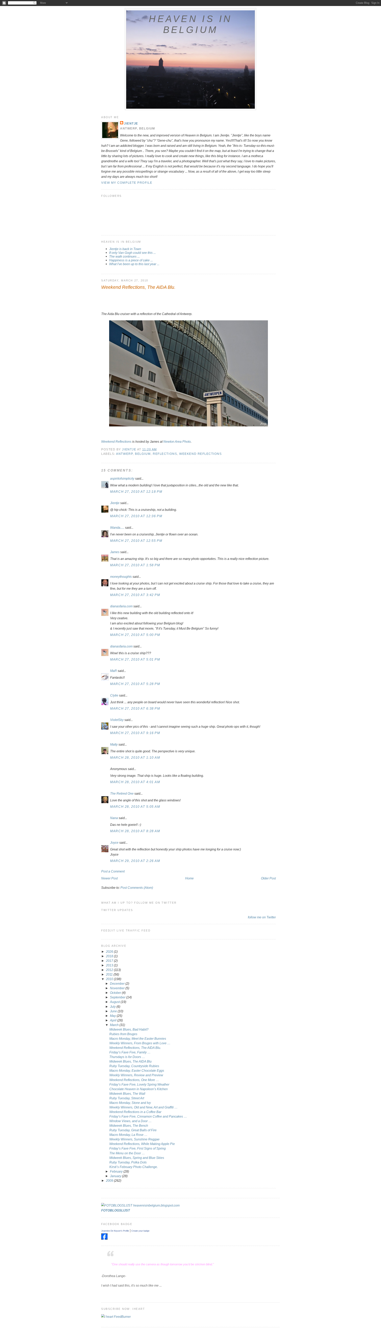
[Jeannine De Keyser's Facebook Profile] (104, 1238)
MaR (113, 670)
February (116, 1171)
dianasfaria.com (121, 606)
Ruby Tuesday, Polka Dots (128, 1162)
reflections (165, 453)
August (115, 1002)
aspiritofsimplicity (122, 478)
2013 (110, 965)
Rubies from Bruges (123, 1034)
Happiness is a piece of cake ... (131, 260)
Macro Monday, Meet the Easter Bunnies (137, 1038)
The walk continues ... (124, 256)
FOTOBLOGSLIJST (115, 1210)
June (114, 1011)
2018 (110, 956)
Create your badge (140, 1231)
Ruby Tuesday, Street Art (126, 1098)
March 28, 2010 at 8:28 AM (135, 831)
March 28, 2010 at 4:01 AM (135, 782)
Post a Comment (113, 871)
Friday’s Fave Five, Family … (130, 1052)
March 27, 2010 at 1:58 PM (135, 565)
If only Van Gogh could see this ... (132, 252)
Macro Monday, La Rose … (128, 1134)
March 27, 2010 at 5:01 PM (135, 659)
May (113, 1015)
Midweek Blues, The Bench (128, 1125)
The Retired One (122, 793)
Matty (114, 744)
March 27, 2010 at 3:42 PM (135, 595)
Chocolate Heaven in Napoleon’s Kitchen (138, 1089)
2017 (110, 960)
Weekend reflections (200, 453)
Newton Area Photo (177, 441)
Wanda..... (117, 527)
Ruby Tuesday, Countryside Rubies (134, 1066)
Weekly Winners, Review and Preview (136, 1075)
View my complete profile (126, 182)
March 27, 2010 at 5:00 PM (135, 635)
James (114, 552)
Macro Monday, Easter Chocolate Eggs (136, 1070)
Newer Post (109, 878)
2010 (110, 979)
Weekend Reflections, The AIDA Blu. (135, 1047)
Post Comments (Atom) (136, 887)
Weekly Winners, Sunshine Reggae (134, 1139)
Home (189, 878)
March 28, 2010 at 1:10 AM (135, 757)
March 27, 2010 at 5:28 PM (135, 684)
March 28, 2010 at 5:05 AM (135, 806)
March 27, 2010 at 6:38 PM (135, 708)
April (113, 1020)
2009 (110, 1180)
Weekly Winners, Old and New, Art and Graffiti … (143, 1107)
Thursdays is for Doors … (127, 1057)
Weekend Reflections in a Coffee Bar (135, 1112)
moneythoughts (121, 576)
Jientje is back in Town (125, 249)
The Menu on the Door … (127, 1153)
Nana (114, 818)
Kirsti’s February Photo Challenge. (133, 1167)
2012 (110, 970)
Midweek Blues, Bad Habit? (128, 1029)
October (116, 992)
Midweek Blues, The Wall (127, 1093)
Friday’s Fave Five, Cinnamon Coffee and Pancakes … (148, 1116)
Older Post (268, 878)
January (116, 1176)
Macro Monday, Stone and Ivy (130, 1102)
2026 (110, 951)
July (113, 1006)
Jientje (131, 123)
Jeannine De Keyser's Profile (115, 1231)
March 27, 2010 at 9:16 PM (135, 733)
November (117, 988)
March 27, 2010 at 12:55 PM (136, 540)
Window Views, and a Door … (130, 1121)
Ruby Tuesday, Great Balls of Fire (133, 1130)
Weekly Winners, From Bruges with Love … (139, 1043)
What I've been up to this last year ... (134, 264)
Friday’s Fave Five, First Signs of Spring (137, 1148)
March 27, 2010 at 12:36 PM (136, 516)
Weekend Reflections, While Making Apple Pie (142, 1144)
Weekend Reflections (116, 441)
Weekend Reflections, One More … (134, 1080)
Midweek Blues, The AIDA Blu (130, 1061)
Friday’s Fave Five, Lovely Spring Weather (139, 1084)
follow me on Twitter (262, 917)
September (118, 997)
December (117, 983)
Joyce (114, 842)
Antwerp (124, 453)
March (114, 1025)
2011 (110, 974)
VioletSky (117, 720)
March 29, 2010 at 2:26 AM (135, 861)
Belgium (143, 453)
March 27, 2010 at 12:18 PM (136, 491)
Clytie (114, 695)
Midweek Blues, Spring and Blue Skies (136, 1157)
